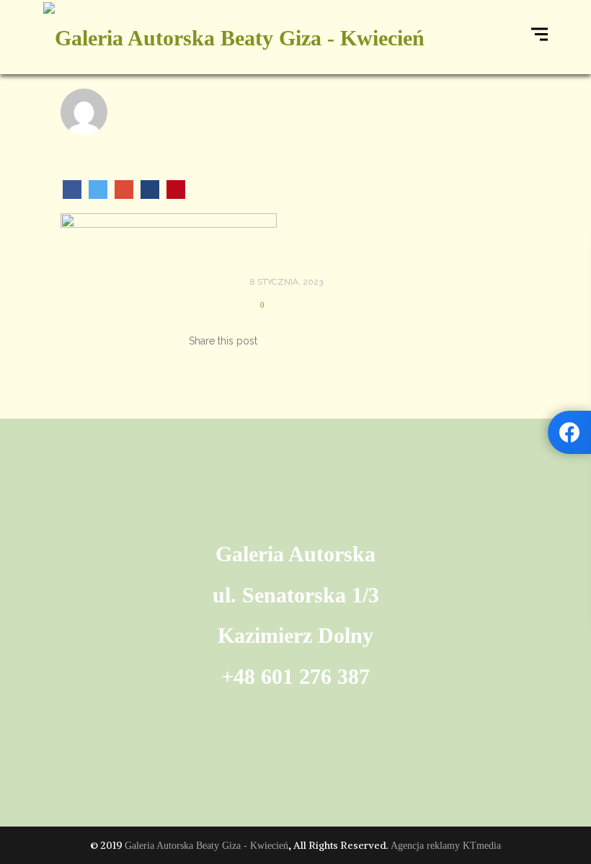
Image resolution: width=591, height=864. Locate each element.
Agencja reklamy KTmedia (446, 845)
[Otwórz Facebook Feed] (569, 432)
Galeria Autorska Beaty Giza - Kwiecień (206, 845)
